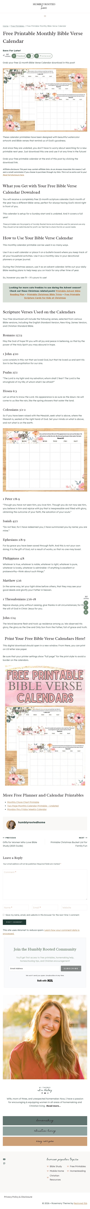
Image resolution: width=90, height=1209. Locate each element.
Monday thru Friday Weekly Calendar (27, 809)
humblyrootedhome (31, 822)
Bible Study (56, 1166)
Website (66, 907)
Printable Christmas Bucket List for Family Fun (69, 842)
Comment (10, 872)
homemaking (45, 1120)
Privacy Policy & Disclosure (18, 1196)
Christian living (45, 1130)
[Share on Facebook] (86, 607)
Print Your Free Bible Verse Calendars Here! (45, 638)
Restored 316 (80, 1203)
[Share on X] (86, 612)
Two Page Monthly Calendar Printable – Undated (33, 805)
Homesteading (78, 1170)
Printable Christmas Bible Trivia (44, 294)
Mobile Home (57, 1170)
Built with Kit (45, 980)
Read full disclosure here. (13, 175)
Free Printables (78, 1166)
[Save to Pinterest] (86, 603)
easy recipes (45, 1141)
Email (37, 907)
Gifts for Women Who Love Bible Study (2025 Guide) (20, 842)
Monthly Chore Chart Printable (23, 802)
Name (8, 907)
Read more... (53, 1105)
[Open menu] (45, 16)
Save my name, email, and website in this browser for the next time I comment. (43, 915)
